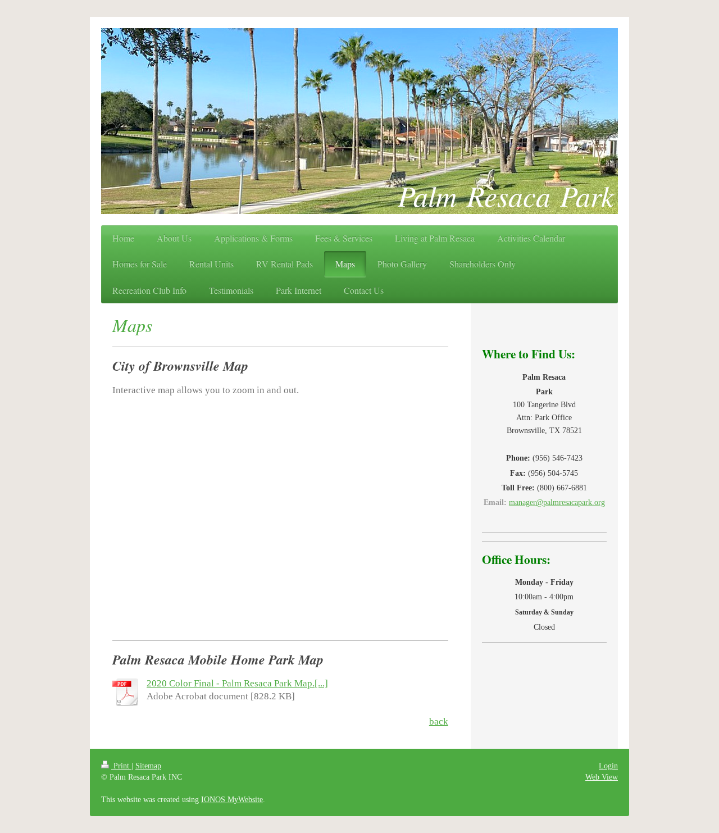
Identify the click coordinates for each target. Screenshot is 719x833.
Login (608, 765)
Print (121, 765)
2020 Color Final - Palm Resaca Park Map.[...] (237, 683)
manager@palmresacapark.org (557, 502)
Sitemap (148, 765)
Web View (601, 776)
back (438, 721)
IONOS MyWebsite (232, 799)
